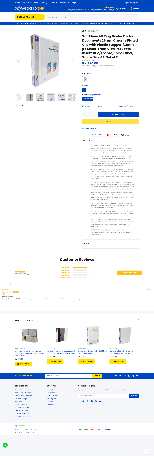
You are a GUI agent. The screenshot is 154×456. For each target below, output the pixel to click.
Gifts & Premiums (21, 410)
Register (135, 3)
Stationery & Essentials (23, 396)
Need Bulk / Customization (129, 106)
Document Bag (20, 349)
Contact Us (51, 405)
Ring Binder (82, 349)
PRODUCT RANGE (25, 17)
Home (17, 23)
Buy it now (110, 122)
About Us (50, 402)
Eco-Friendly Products (23, 416)
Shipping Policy (52, 399)
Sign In (127, 3)
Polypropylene (88, 99)
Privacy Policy (51, 390)
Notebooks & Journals (23, 393)
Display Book (51, 349)
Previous (18, 61)
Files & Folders (20, 390)
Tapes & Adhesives (22, 407)
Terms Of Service (53, 396)
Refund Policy (51, 393)
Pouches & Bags (21, 399)
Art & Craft (19, 402)
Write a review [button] (129, 272)
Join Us (97, 376)
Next (73, 61)
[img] (6, 289)
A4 (84, 90)
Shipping (95, 66)
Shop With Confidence (93, 106)
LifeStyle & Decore (22, 413)
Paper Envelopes (21, 405)
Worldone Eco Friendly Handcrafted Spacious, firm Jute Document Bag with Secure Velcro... (29, 353)
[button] (86, 60)
